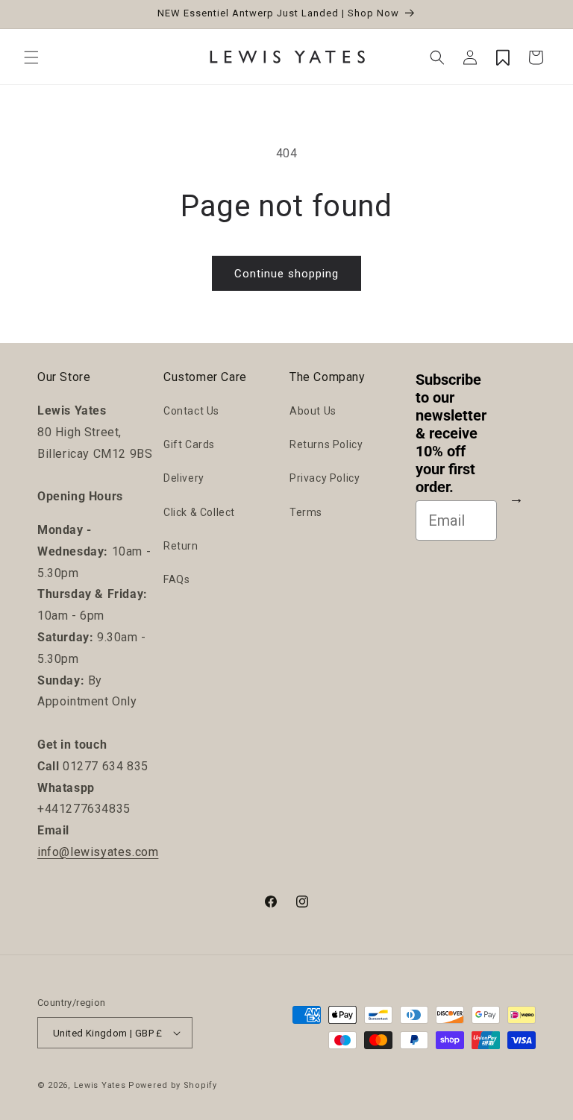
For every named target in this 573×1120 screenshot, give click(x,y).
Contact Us (191, 411)
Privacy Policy (324, 478)
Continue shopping (286, 273)
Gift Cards (189, 444)
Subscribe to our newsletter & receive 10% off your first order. (451, 433)
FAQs (176, 579)
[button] (31, 57)
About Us (312, 411)
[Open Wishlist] (502, 57)
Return (180, 546)
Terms (305, 512)
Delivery (183, 478)
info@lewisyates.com (97, 852)
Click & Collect (199, 512)
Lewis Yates (100, 1085)
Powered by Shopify (172, 1085)
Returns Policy (326, 444)
